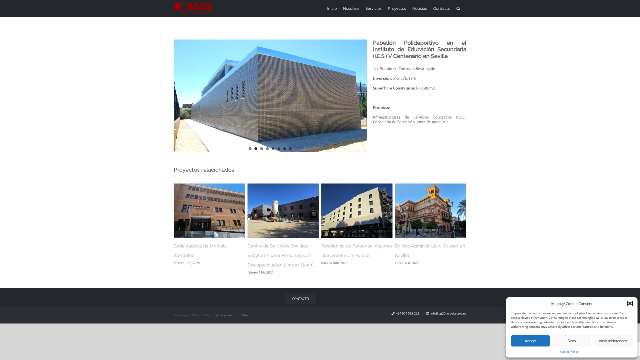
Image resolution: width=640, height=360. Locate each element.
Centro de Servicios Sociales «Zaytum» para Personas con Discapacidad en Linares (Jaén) (207, 255)
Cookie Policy (569, 352)
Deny (572, 341)
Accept (530, 341)
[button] (630, 303)
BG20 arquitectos (224, 315)
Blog (245, 315)
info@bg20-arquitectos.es (447, 313)
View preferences (613, 341)
